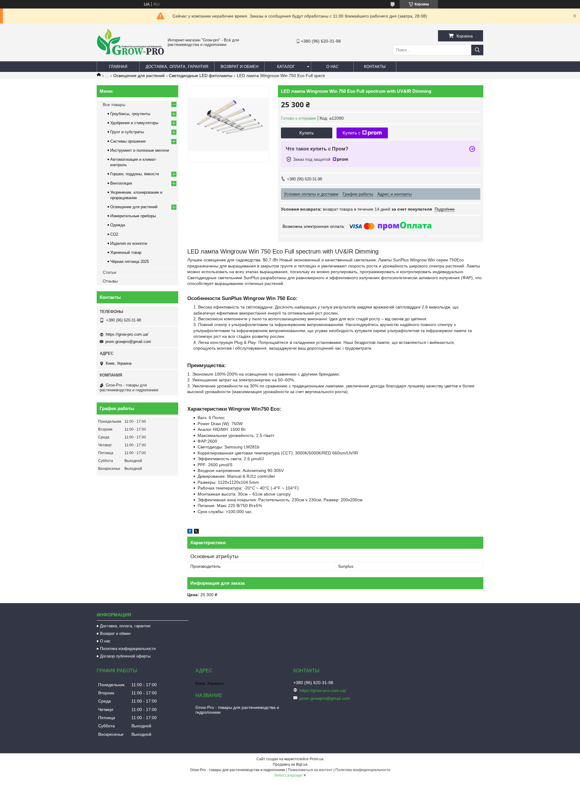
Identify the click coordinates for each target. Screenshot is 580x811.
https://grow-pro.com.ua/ (127, 334)
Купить (306, 132)
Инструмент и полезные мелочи (139, 150)
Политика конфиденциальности (362, 770)
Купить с (352, 132)
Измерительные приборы (133, 216)
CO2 (114, 234)
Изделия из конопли (128, 243)
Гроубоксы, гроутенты (130, 113)
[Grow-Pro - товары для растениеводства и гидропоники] (131, 55)
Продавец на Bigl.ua (290, 764)
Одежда (117, 225)
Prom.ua (317, 759)
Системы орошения (128, 141)
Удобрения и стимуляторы (134, 123)
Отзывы (110, 281)
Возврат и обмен (239, 66)
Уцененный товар (125, 252)
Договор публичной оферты (125, 656)
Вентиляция (121, 183)
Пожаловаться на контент (310, 770)
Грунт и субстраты (127, 132)
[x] (196, 532)
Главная (118, 66)
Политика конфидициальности (128, 648)
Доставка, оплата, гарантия (177, 66)
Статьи (109, 272)
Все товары (114, 104)
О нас (332, 66)
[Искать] (477, 50)
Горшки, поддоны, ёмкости (134, 174)
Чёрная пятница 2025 (129, 261)
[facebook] (189, 532)
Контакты (375, 66)
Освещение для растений (139, 75)
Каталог (286, 66)
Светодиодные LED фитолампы (200, 75)
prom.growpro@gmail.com (128, 341)
